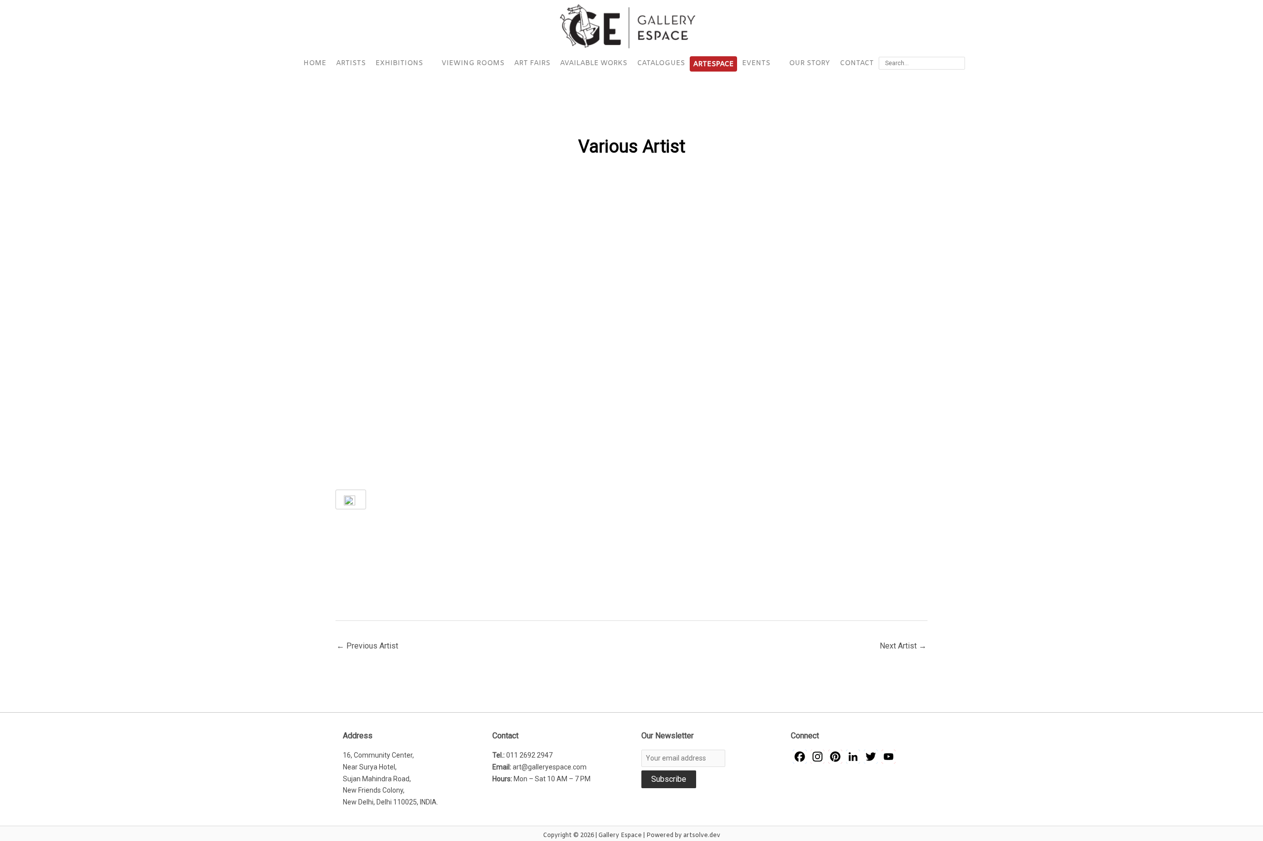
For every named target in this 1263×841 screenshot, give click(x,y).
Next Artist (903, 645)
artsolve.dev (701, 836)
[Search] (959, 63)
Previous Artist (367, 645)
